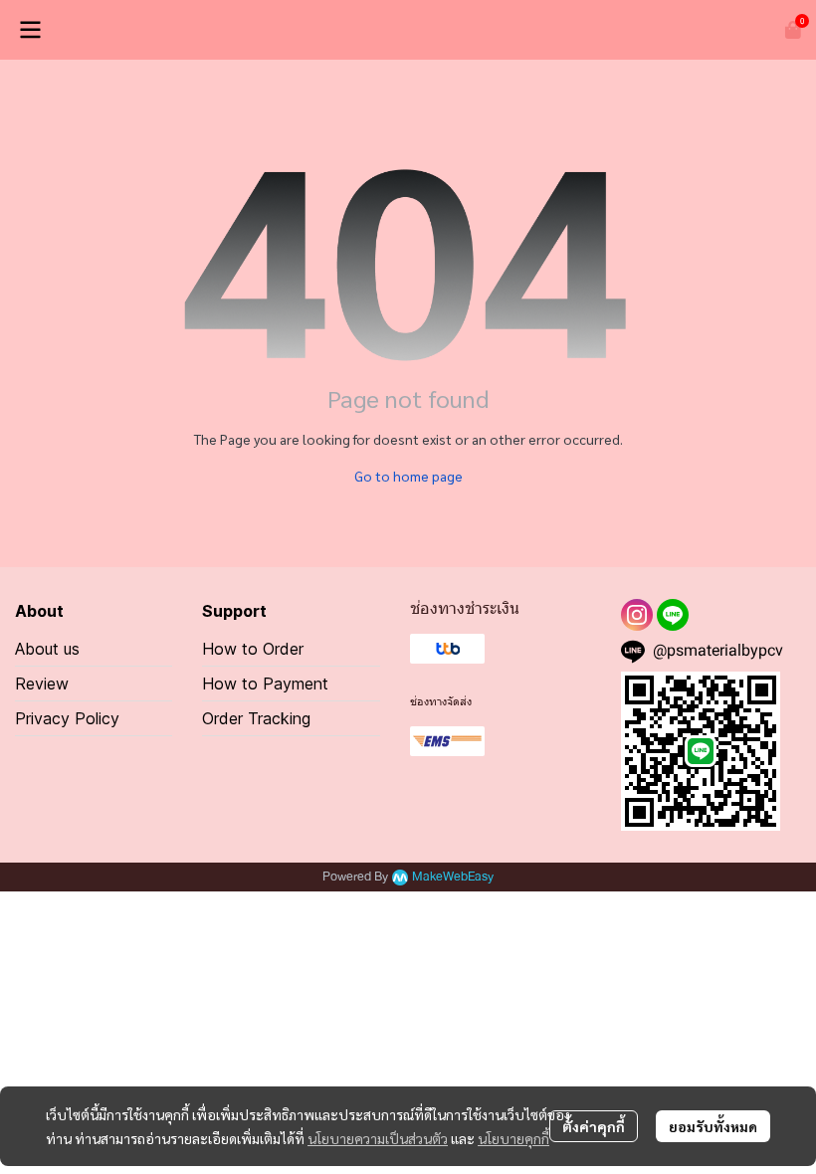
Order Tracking (256, 718)
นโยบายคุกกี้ (513, 1138)
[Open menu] (30, 30)
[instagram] (637, 615)
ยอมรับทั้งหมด (713, 1126)
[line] (673, 615)
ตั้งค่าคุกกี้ (593, 1126)
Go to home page (408, 476)
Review (42, 683)
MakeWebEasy (453, 877)
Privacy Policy (67, 718)
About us (47, 649)
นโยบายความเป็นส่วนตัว (377, 1138)
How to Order (253, 649)
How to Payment (265, 683)
